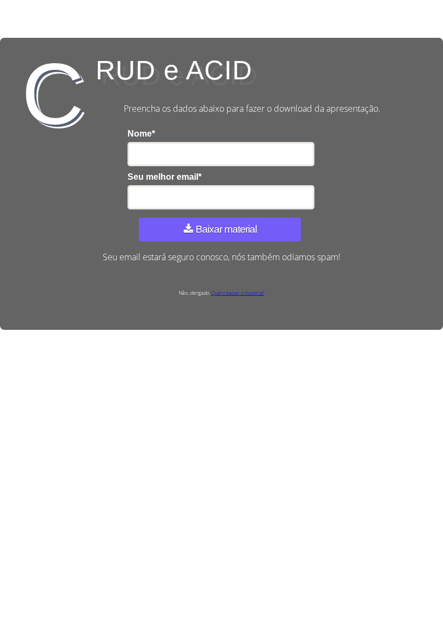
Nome (141, 133)
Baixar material (226, 229)
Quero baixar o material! (237, 292)
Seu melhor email (164, 176)
